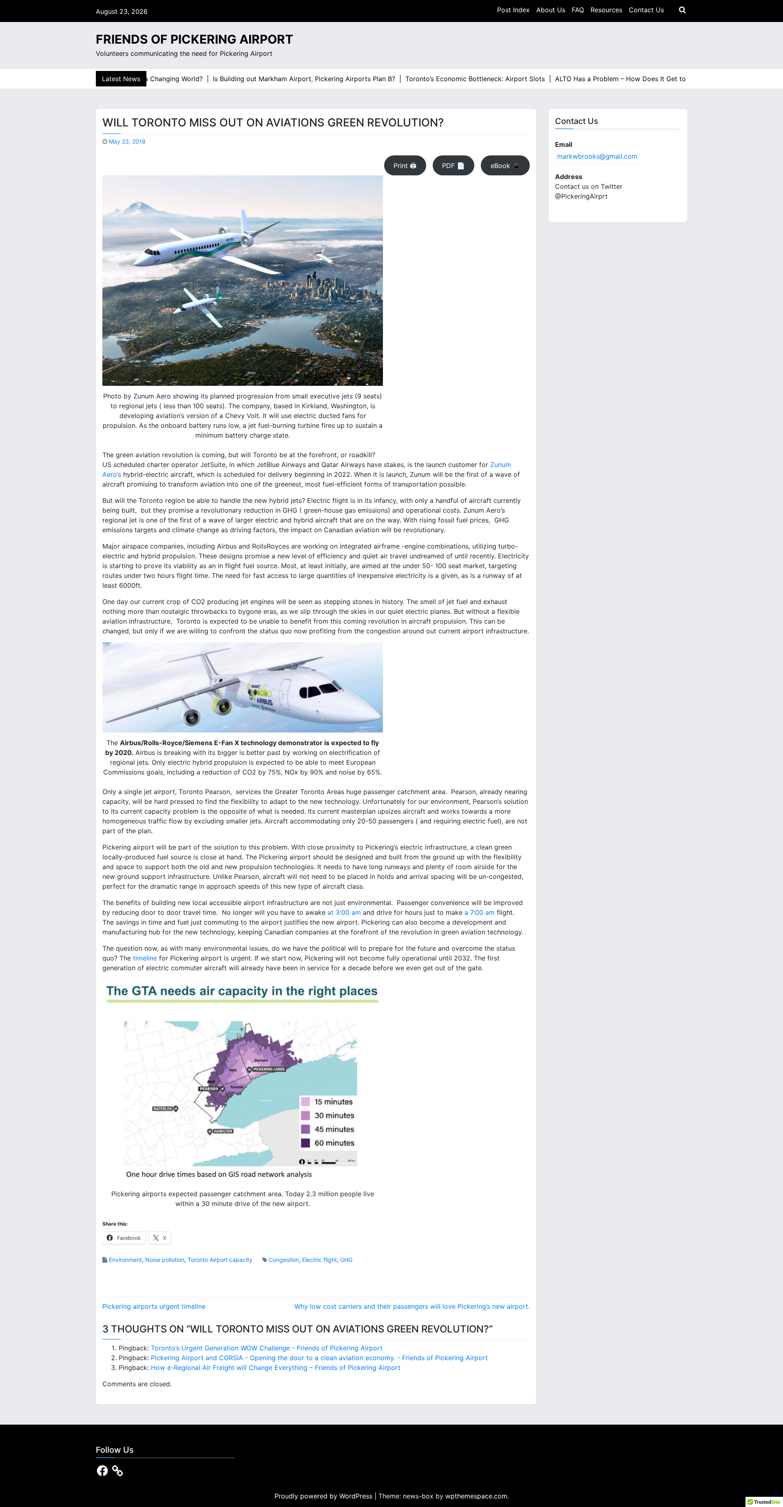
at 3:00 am (344, 912)
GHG (346, 1259)
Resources (606, 10)
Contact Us (646, 10)
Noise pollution (164, 1259)
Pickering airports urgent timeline (154, 1306)
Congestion (284, 1259)
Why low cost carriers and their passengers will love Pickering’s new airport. (412, 1306)
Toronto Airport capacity (220, 1259)
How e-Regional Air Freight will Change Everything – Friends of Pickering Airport (275, 1367)
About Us (550, 10)
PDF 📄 (453, 166)
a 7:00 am (479, 912)
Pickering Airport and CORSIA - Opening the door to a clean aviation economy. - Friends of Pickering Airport (319, 1358)
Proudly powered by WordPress (324, 1496)
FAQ (578, 10)
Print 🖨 (405, 166)
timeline (145, 958)
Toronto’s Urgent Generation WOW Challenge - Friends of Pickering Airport (267, 1348)
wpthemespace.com (476, 1496)
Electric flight (319, 1259)
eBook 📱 (505, 166)
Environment (125, 1259)
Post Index (513, 10)
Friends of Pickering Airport (194, 39)
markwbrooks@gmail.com (597, 156)
